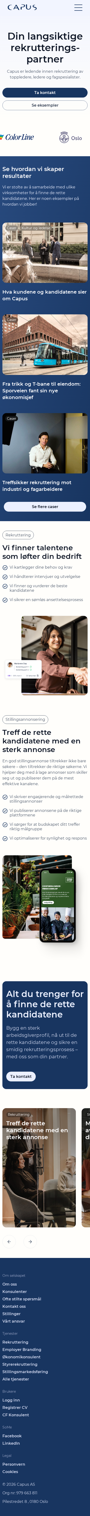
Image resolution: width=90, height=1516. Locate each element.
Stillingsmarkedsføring (25, 1372)
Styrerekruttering (19, 1364)
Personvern (13, 1464)
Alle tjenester (15, 1379)
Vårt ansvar (13, 1321)
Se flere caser (45, 506)
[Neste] (30, 1241)
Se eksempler (45, 105)
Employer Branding (21, 1349)
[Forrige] (9, 1241)
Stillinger (11, 1314)
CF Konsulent (15, 1415)
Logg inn (11, 1400)
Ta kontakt (45, 92)
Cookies (10, 1471)
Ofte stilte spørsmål (21, 1299)
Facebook (12, 1436)
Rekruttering (15, 1342)
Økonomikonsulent (21, 1357)
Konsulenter (14, 1291)
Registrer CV (15, 1407)
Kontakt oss (14, 1306)
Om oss (9, 1284)
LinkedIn (11, 1443)
